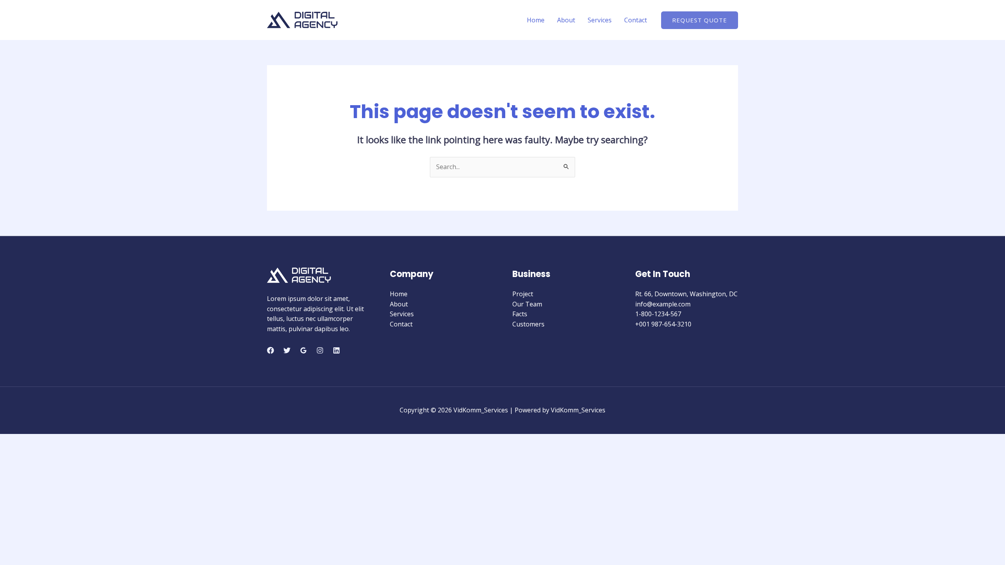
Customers (528, 324)
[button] (699, 20)
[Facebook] (270, 350)
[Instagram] (319, 350)
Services (600, 20)
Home (536, 20)
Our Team (527, 304)
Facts (519, 314)
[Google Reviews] (303, 350)
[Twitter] (287, 350)
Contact (635, 20)
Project (522, 294)
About (566, 20)
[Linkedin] (336, 350)
